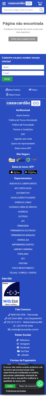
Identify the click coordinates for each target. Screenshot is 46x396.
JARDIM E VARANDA (23, 249)
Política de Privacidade (23, 125)
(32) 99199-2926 (24, 326)
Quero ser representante (23, 143)
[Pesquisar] (41, 9)
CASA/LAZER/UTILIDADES (23, 197)
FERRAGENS (23, 226)
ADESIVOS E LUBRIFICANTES (23, 183)
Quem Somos (23, 115)
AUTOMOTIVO (23, 193)
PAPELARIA (23, 254)
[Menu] (4, 3)
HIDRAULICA (23, 240)
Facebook (25, 347)
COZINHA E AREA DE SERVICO (23, 207)
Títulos (34, 90)
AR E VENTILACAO (23, 188)
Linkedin (24, 355)
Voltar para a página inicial (23, 39)
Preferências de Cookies (16, 391)
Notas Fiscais (14, 95)
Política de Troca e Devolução (23, 120)
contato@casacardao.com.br (25, 329)
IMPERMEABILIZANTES (23, 244)
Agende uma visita (23, 139)
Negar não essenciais (28, 386)
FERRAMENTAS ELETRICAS (23, 230)
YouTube (24, 351)
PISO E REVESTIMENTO (23, 268)
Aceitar (10, 386)
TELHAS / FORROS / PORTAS (23, 273)
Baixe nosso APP (23, 148)
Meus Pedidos (14, 90)
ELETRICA (23, 216)
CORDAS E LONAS (23, 202)
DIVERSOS (23, 212)
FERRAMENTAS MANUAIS (23, 235)
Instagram (25, 344)
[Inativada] (23, 294)
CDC (23, 134)
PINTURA (23, 263)
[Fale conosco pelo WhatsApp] (40, 383)
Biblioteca (25, 340)
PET (23, 258)
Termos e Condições (23, 129)
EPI (23, 221)
